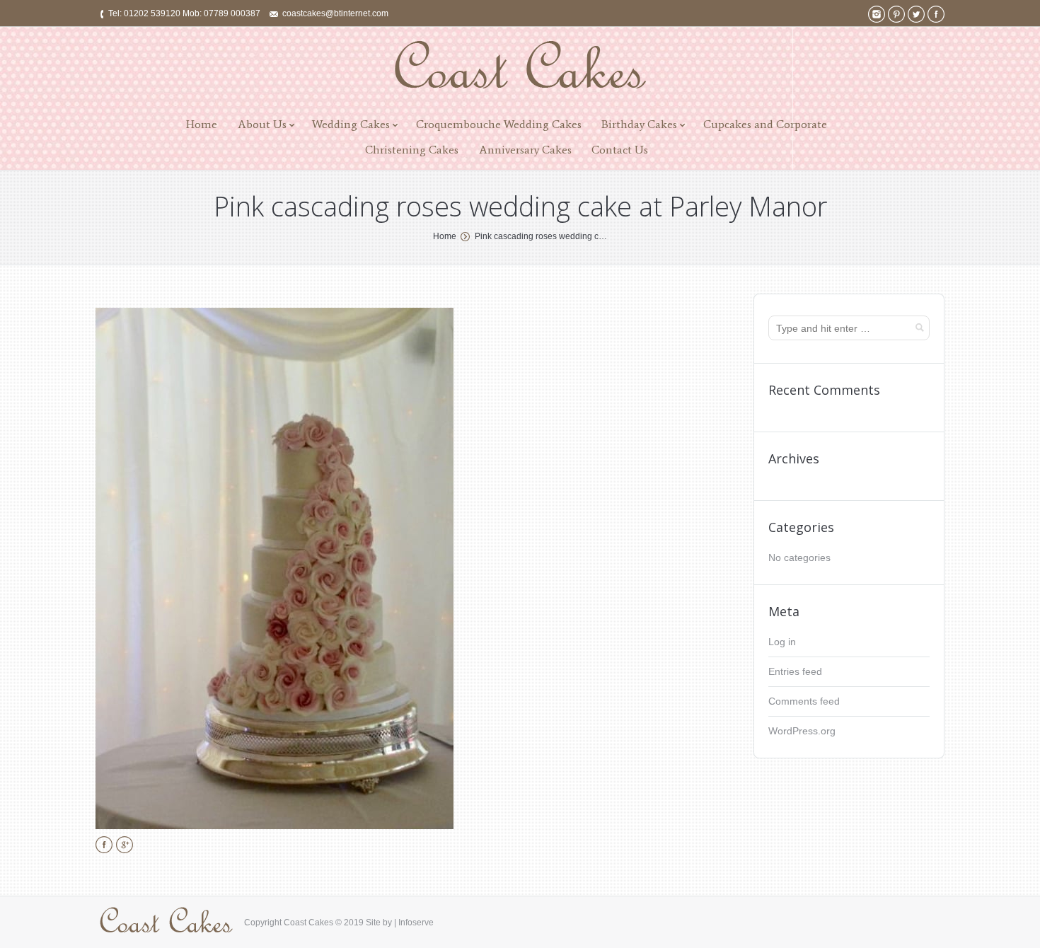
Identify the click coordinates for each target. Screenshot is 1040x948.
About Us (262, 124)
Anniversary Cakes (525, 149)
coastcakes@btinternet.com (335, 13)
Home (201, 124)
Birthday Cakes (639, 124)
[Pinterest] (896, 14)
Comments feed (804, 701)
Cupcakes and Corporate (765, 124)
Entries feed (795, 671)
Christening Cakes (411, 149)
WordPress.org (802, 730)
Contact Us (619, 149)
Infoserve (416, 922)
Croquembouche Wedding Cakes (499, 124)
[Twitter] (916, 14)
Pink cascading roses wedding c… (541, 236)
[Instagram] (876, 14)
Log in (782, 641)
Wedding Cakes (351, 124)
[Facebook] (936, 14)
